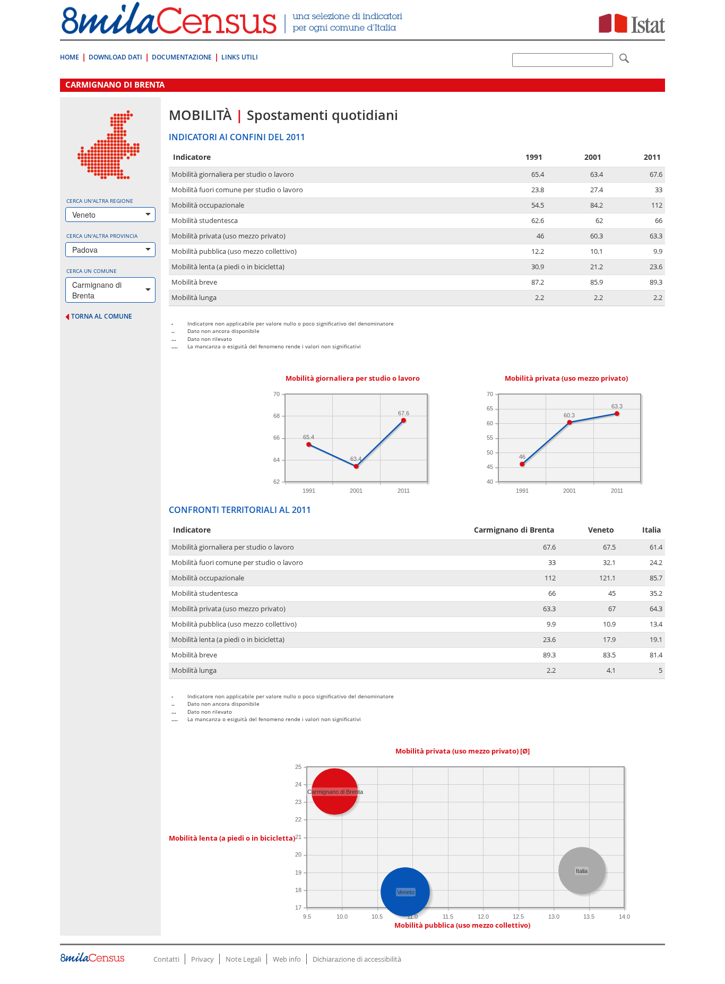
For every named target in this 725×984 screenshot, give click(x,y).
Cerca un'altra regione (99, 200)
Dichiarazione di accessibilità (357, 959)
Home (69, 57)
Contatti (166, 959)
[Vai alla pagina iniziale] (233, 28)
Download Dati (115, 57)
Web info (287, 959)
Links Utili (239, 57)
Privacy (202, 959)
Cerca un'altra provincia (101, 235)
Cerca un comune (91, 271)
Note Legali (243, 959)
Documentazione (182, 57)
